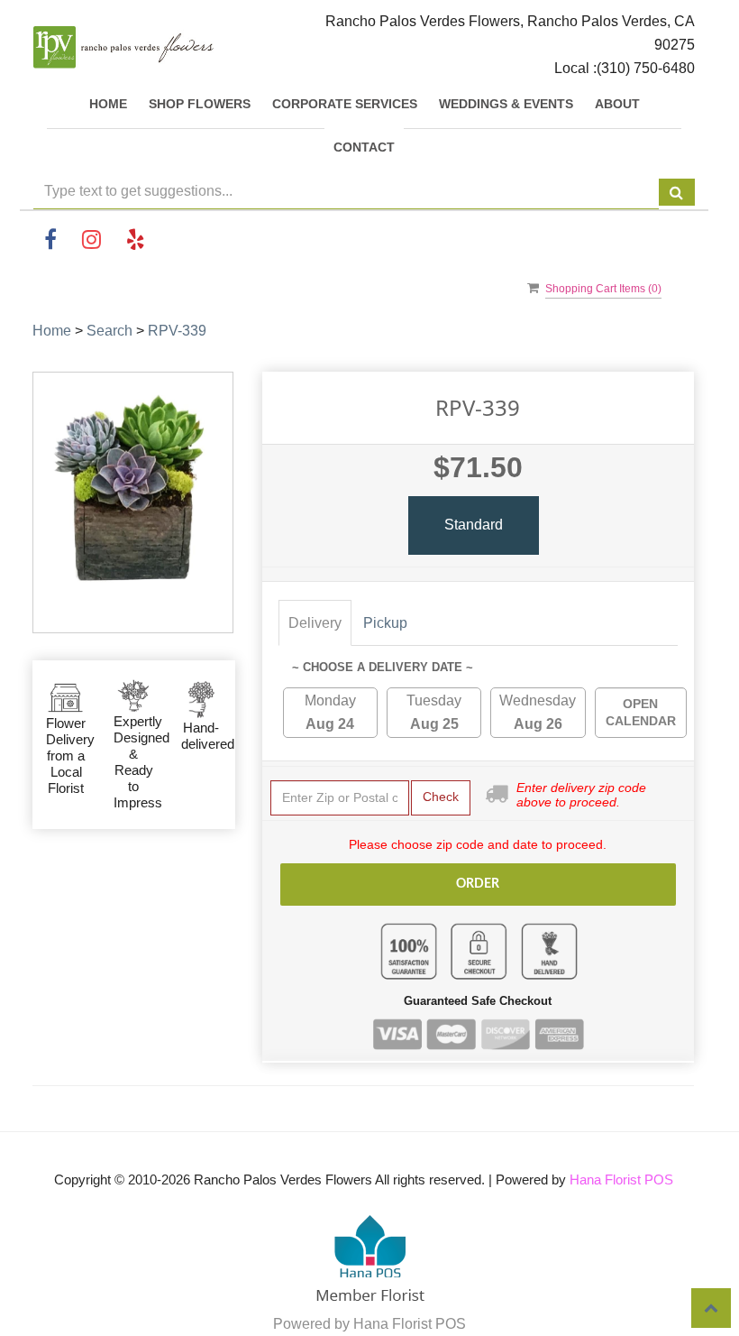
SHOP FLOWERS (200, 104)
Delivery (315, 623)
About (617, 104)
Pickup (385, 623)
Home (108, 104)
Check (441, 796)
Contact (364, 147)
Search (109, 330)
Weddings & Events (506, 104)
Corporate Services (344, 104)
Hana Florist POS (621, 1179)
